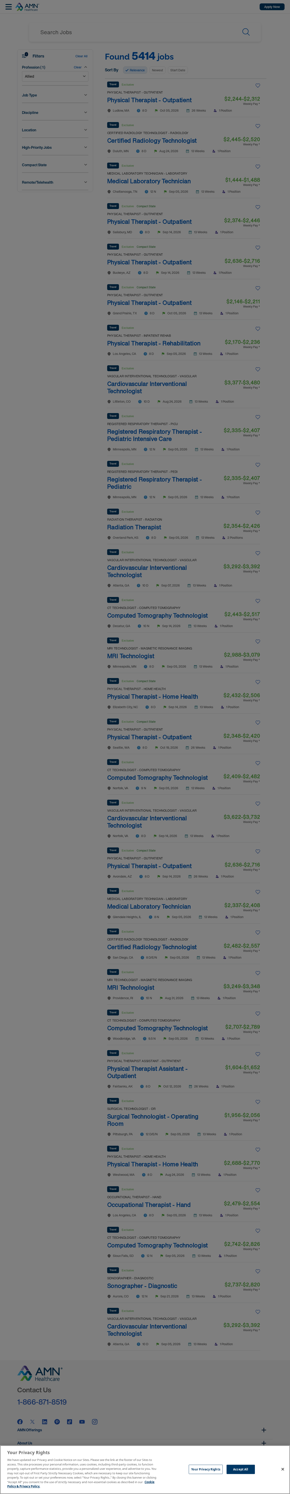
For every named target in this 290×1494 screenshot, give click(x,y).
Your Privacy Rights (205, 1469)
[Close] (283, 1469)
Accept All (240, 1469)
